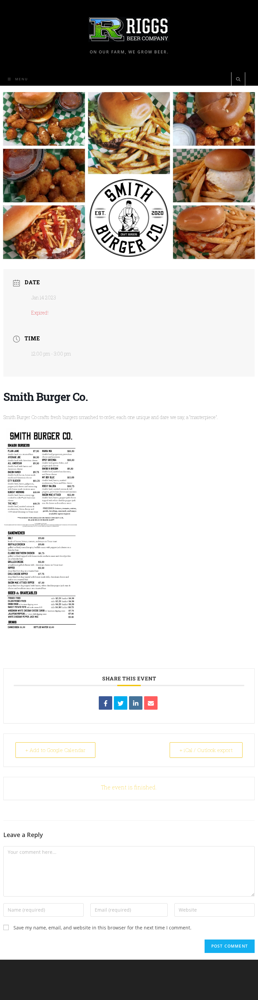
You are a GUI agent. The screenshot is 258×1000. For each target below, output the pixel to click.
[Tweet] (120, 703)
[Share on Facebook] (105, 703)
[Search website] (238, 79)
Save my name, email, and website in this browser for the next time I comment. (102, 927)
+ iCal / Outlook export (206, 750)
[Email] (151, 703)
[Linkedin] (135, 703)
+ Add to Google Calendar (55, 750)
